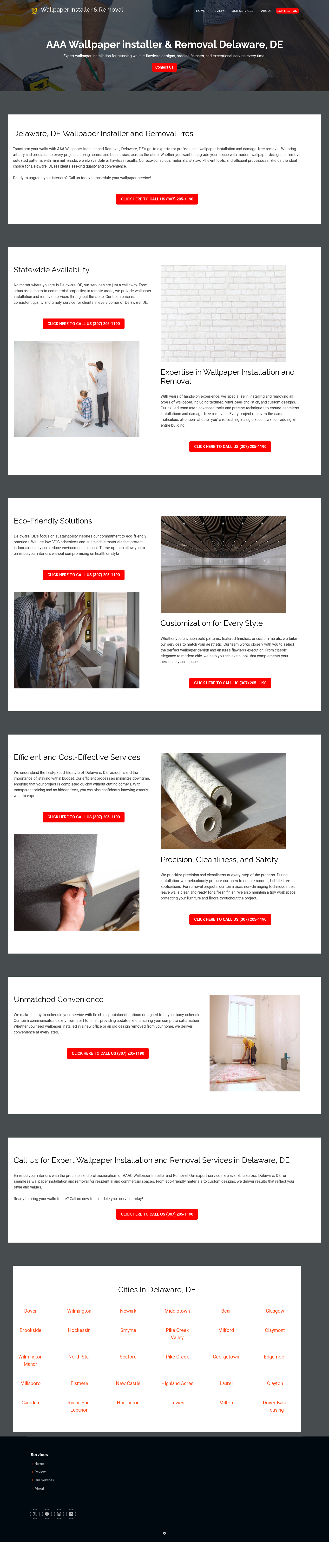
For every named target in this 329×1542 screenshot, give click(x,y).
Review (218, 11)
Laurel (226, 1383)
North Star (79, 1357)
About (266, 11)
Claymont (275, 1330)
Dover (30, 1311)
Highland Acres (177, 1383)
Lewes (177, 1403)
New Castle (128, 1383)
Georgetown (226, 1357)
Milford (226, 1330)
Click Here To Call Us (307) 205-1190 (157, 199)
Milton (226, 1403)
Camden (30, 1403)
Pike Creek (177, 1357)
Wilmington (79, 1311)
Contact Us (286, 11)
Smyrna (128, 1330)
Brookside (30, 1330)
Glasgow (275, 1311)
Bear (226, 1311)
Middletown (177, 1311)
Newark (128, 1311)
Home (200, 11)
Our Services (242, 11)
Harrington (128, 1403)
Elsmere (79, 1383)
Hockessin (79, 1330)
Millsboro (30, 1383)
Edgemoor (275, 1357)
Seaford (128, 1357)
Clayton (275, 1383)
